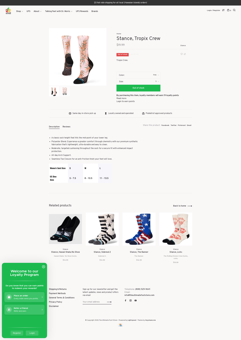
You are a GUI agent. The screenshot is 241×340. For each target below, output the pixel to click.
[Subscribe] (108, 302)
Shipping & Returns (58, 289)
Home (118, 34)
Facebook (165, 125)
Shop (18, 11)
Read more (121, 98)
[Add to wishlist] (182, 54)
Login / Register (213, 10)
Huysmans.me (150, 320)
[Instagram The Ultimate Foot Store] (131, 301)
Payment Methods (57, 293)
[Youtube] (136, 301)
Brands (95, 11)
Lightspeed (132, 320)
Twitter (174, 125)
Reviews (66, 127)
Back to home (179, 206)
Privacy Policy (55, 302)
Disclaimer (54, 306)
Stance (183, 46)
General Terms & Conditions (62, 298)
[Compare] (223, 11)
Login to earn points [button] (125, 101)
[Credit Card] (120, 326)
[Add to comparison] (185, 54)
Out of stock (138, 88)
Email (189, 125)
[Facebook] (126, 301)
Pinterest (182, 125)
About (36, 11)
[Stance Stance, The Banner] (139, 229)
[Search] (234, 11)
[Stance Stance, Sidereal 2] (102, 229)
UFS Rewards (82, 11)
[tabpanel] (77, 57)
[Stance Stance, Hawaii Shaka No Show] (65, 229)
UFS (28, 11)
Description (54, 127)
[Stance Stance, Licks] (175, 229)
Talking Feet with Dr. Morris (57, 11)
